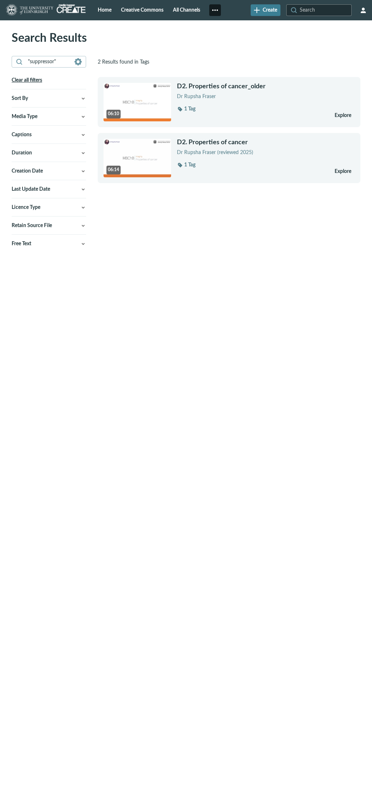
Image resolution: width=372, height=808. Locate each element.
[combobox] (48, 61)
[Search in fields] (78, 62)
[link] (265, 10)
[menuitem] (104, 10)
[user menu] (363, 10)
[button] (186, 109)
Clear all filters (27, 80)
